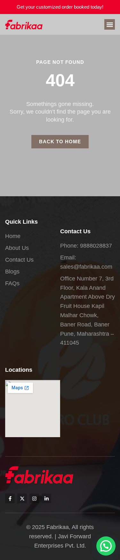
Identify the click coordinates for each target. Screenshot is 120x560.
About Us (17, 248)
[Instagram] (34, 498)
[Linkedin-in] (46, 498)
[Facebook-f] (10, 498)
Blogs (12, 271)
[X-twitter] (22, 498)
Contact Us (19, 260)
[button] (109, 24)
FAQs (12, 283)
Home (12, 236)
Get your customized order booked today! (60, 7)
